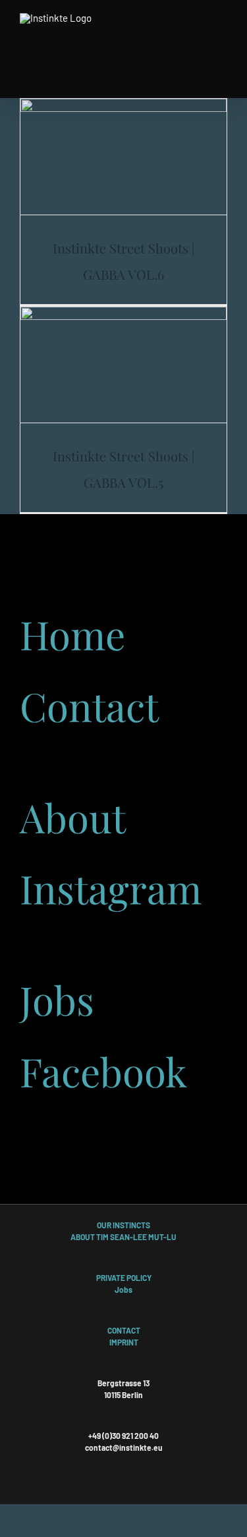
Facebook (103, 1071)
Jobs (57, 999)
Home (72, 634)
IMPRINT (123, 1342)
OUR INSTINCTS (123, 1225)
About (73, 817)
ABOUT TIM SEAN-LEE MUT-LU (123, 1236)
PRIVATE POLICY (123, 1277)
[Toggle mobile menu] (222, 21)
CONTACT (123, 1330)
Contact (89, 705)
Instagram (111, 888)
